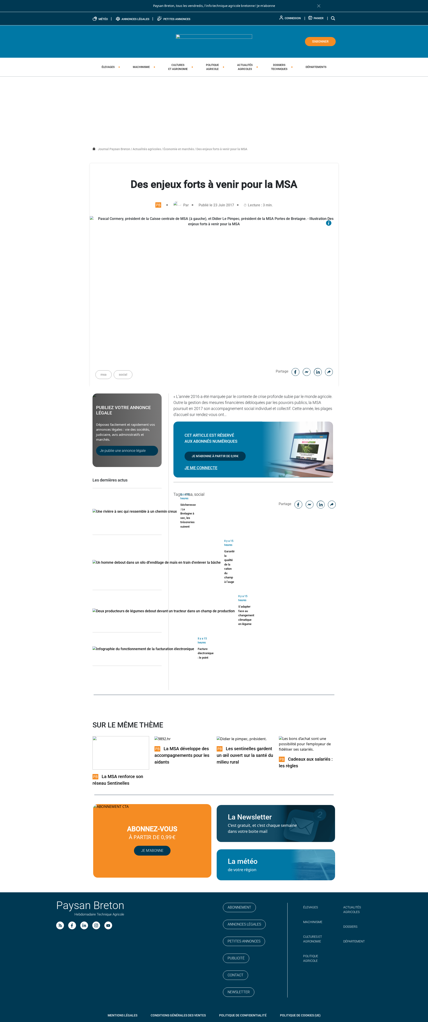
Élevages (108, 67)
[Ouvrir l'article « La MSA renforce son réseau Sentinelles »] (121, 752)
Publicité (236, 958)
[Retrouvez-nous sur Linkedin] (84, 925)
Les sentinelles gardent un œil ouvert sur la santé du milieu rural (245, 755)
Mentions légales (122, 1015)
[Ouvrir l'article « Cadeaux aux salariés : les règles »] (307, 744)
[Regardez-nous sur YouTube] (108, 925)
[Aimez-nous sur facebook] (72, 925)
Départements (316, 67)
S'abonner (320, 41)
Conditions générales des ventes (178, 1015)
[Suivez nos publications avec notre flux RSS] (60, 925)
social (123, 374)
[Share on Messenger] (307, 371)
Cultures (178, 67)
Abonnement (239, 907)
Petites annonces (244, 941)
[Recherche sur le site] (333, 18)
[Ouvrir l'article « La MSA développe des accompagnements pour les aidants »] (162, 739)
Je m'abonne (266, 6)
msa (104, 374)
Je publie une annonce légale (123, 451)
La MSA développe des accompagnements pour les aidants (181, 755)
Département (354, 941)
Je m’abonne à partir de (215, 456)
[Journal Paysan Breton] (214, 41)
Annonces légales (244, 924)
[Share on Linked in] (318, 371)
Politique (212, 67)
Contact (235, 975)
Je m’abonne (152, 850)
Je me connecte (201, 467)
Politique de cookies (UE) (300, 1015)
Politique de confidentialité (243, 1015)
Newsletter (239, 992)
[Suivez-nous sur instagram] (96, 925)
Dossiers (279, 67)
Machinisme (141, 67)
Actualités (245, 67)
